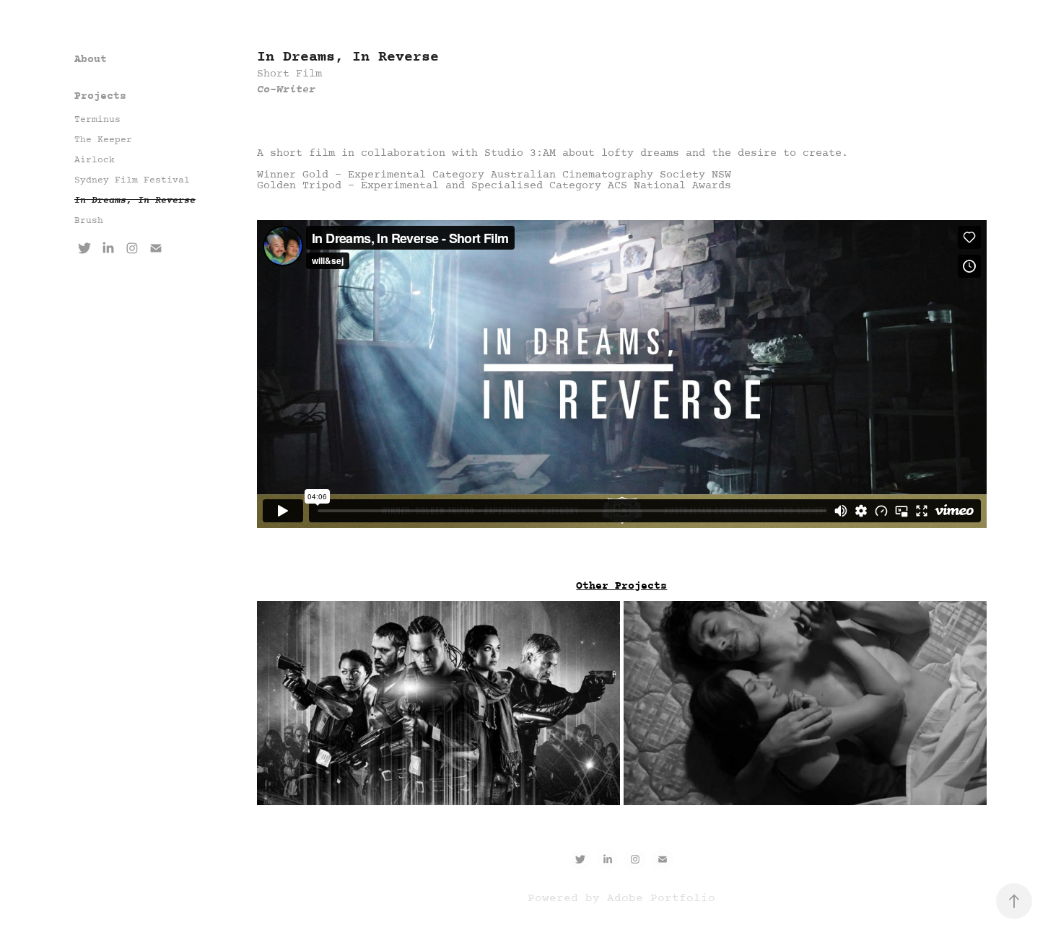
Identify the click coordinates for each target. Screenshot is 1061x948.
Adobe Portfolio (661, 898)
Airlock (94, 160)
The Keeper (103, 139)
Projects (100, 96)
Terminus (97, 119)
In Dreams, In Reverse (135, 200)
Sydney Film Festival (132, 180)
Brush (88, 220)
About (90, 59)
